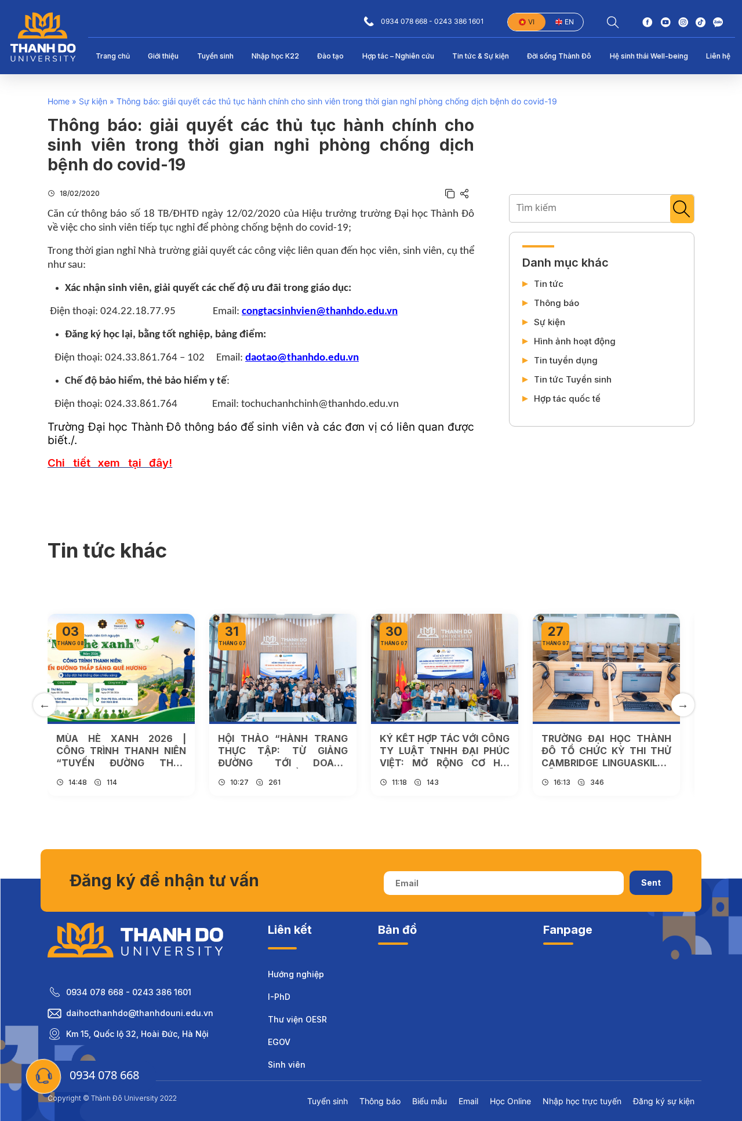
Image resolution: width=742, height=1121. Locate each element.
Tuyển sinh (215, 56)
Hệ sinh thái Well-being (649, 56)
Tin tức (548, 284)
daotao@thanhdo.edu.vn (302, 357)
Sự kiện (93, 101)
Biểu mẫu (429, 1101)
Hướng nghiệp (296, 974)
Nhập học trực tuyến (582, 1101)
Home (59, 101)
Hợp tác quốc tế (567, 399)
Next (682, 704)
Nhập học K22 (275, 56)
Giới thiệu (163, 56)
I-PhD (279, 997)
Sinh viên (286, 1064)
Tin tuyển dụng (566, 360)
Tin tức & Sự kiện (480, 56)
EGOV (279, 1042)
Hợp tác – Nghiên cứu (398, 56)
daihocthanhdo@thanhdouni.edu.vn (139, 1013)
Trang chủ (113, 56)
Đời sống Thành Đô (559, 56)
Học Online (510, 1101)
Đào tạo (330, 56)
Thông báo (556, 303)
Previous (44, 704)
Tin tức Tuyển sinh (573, 379)
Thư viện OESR (297, 1019)
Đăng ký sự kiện (663, 1101)
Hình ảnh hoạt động (575, 341)
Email (468, 1101)
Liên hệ (718, 56)
